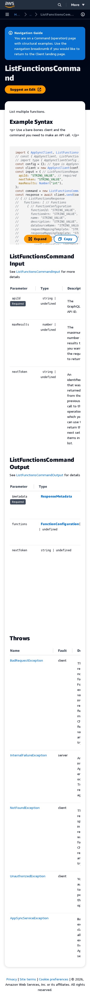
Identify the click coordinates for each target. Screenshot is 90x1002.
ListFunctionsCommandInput (38, 271)
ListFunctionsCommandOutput (39, 475)
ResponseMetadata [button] (56, 496)
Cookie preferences (53, 979)
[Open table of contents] (82, 14)
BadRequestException (26, 660)
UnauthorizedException (27, 876)
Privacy (11, 979)
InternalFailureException (28, 755)
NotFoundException (25, 808)
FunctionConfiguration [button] (60, 524)
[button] (59, 5)
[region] (45, 367)
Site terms (28, 979)
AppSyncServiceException (29, 918)
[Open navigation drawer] (7, 14)
